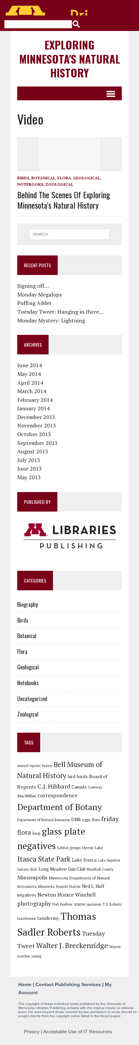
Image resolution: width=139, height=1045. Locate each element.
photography (34, 903)
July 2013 (28, 460)
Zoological (59, 184)
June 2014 (29, 365)
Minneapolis (32, 877)
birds (82, 776)
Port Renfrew (62, 904)
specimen (94, 904)
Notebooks (30, 184)
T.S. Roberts (112, 904)
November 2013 (36, 425)
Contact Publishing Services (68, 984)
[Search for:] (69, 233)
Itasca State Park (44, 859)
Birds (23, 177)
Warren (115, 946)
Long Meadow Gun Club (62, 869)
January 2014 (33, 408)
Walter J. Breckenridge (72, 945)
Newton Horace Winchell (66, 894)
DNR (76, 819)
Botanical (43, 177)
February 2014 (35, 400)
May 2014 (29, 374)
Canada (79, 787)
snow (79, 904)
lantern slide (27, 869)
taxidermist (26, 918)
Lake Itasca (84, 860)
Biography (27, 604)
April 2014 (30, 382)
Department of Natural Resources (43, 819)
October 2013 (34, 434)
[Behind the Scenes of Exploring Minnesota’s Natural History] (69, 167)
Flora (64, 177)
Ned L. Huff (93, 886)
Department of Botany (59, 806)
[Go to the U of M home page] (47, 10)
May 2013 (29, 477)
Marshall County (100, 869)
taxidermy (48, 918)
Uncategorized (32, 699)
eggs (86, 819)
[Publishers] (69, 536)
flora (96, 819)
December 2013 (36, 417)
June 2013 (29, 468)
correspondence (57, 795)
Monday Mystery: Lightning (51, 320)
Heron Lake (92, 847)
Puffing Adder (34, 303)
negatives (26, 895)
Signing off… (33, 285)
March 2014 (31, 391)
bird (71, 776)
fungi (36, 833)
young (36, 956)
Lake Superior (109, 860)
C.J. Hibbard (53, 786)
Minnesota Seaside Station (59, 886)
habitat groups (69, 847)
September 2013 (37, 443)
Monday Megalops (39, 294)
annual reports (28, 765)
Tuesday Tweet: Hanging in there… (60, 311)
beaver (47, 765)
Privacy (31, 1031)
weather (23, 956)
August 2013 (32, 451)
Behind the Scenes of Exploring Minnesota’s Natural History (63, 199)
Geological (86, 177)
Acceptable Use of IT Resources (77, 1031)
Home (24, 984)
